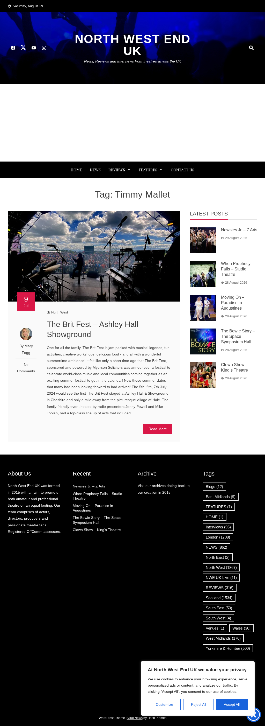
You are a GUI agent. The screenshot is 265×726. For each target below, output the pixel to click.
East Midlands (220, 496)
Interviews (218, 527)
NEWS (95, 169)
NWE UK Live (221, 577)
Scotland (219, 598)
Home (76, 169)
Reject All (198, 704)
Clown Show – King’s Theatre (97, 530)
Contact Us (182, 169)
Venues (215, 628)
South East (219, 608)
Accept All (232, 704)
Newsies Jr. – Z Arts (239, 230)
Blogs (214, 486)
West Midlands (223, 638)
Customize (164, 704)
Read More (158, 429)
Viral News (135, 718)
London (218, 537)
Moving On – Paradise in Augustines (232, 302)
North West (59, 312)
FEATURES (148, 169)
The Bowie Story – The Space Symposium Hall (238, 336)
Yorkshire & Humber (228, 648)
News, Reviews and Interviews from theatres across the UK (132, 61)
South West (218, 618)
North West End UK (132, 45)
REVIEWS (116, 169)
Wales (241, 628)
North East (218, 557)
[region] (198, 688)
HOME (214, 517)
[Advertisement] (132, 122)
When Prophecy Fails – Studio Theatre (236, 269)
